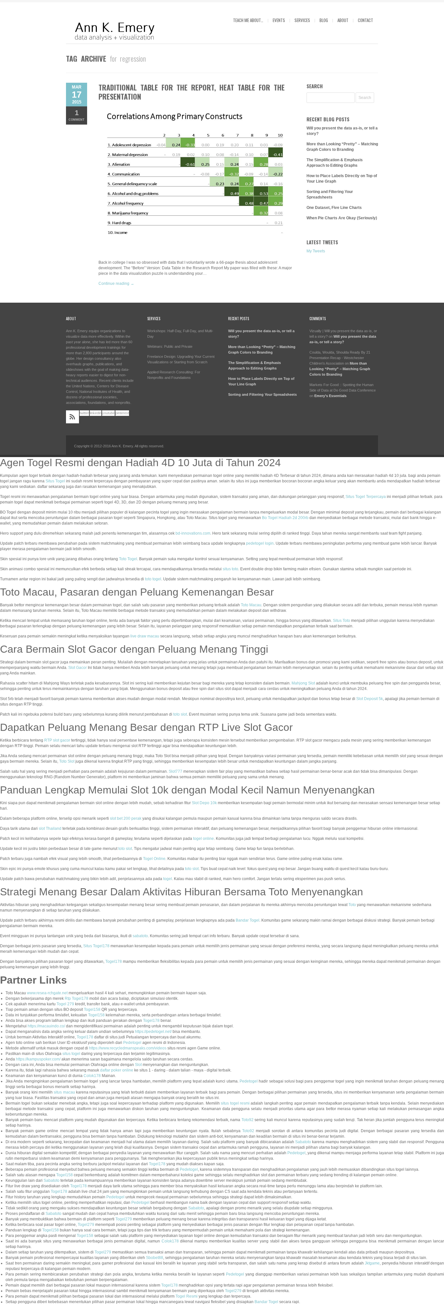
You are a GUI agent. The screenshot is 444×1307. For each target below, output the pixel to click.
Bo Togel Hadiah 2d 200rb (285, 517)
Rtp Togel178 (76, 998)
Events (279, 20)
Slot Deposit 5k (369, 698)
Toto (352, 904)
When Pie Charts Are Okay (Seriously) (342, 218)
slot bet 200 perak (125, 818)
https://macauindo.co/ (46, 1026)
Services (302, 20)
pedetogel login (260, 543)
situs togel (71, 1053)
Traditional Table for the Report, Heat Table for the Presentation (191, 92)
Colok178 (92, 1075)
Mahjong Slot (303, 683)
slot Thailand (50, 828)
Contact (365, 20)
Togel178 (113, 961)
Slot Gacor (77, 667)
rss (72, 416)
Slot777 (175, 771)
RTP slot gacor (57, 740)
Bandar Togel (247, 920)
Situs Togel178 (96, 946)
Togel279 (123, 1219)
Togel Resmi (187, 1296)
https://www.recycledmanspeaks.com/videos (127, 1048)
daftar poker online (116, 1070)
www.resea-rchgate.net (47, 993)
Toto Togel (128, 559)
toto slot (180, 714)
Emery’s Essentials (330, 396)
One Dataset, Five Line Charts (334, 207)
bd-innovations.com (193, 533)
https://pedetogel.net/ (153, 1031)
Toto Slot (66, 761)
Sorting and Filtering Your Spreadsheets (262, 394)
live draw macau (144, 636)
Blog (324, 20)
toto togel (153, 579)
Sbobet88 (154, 1257)
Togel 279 (65, 1004)
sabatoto (140, 936)
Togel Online (154, 858)
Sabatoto (303, 1142)
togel (167, 879)
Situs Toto (341, 620)
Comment (77, 115)
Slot (138, 1064)
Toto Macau (251, 605)
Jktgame (372, 1263)
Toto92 (248, 1120)
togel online (203, 838)
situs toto (230, 569)
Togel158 (92, 1009)
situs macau (64, 1092)
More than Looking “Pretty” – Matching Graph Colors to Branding (339, 368)
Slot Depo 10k (204, 803)
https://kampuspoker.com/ (38, 1059)
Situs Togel (55, 481)
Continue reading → (116, 283)
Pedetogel (132, 1042)
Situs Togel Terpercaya (366, 496)
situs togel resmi (235, 1103)
